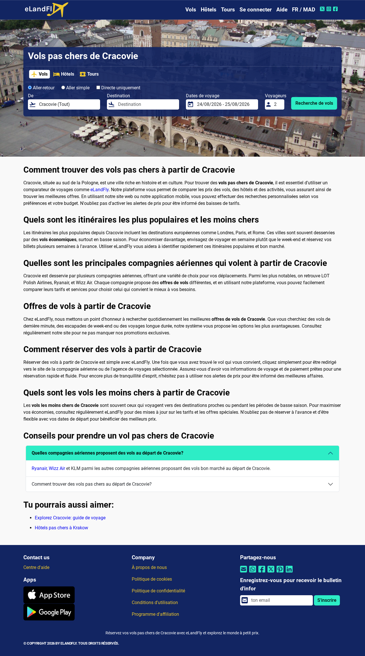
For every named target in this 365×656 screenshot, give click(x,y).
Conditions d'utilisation (155, 602)
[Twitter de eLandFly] (323, 8)
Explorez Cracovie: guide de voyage (70, 517)
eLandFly (99, 189)
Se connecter (256, 9)
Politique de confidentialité (158, 591)
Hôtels (208, 9)
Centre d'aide (36, 567)
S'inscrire (326, 600)
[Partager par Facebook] (261, 573)
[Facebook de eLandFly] (336, 8)
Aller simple (77, 87)
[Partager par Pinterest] (280, 573)
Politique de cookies (152, 579)
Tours (228, 9)
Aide (281, 9)
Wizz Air (57, 468)
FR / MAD (303, 9)
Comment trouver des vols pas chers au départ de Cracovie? (92, 484)
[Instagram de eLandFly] (329, 8)
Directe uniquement (120, 87)
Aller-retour (43, 87)
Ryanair (39, 468)
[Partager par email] (243, 573)
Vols (190, 9)
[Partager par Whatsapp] (252, 573)
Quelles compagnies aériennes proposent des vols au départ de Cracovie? (107, 453)
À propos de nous (149, 567)
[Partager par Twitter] (270, 573)
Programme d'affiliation (155, 614)
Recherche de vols (314, 103)
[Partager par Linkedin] (289, 573)
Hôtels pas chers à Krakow (61, 527)
